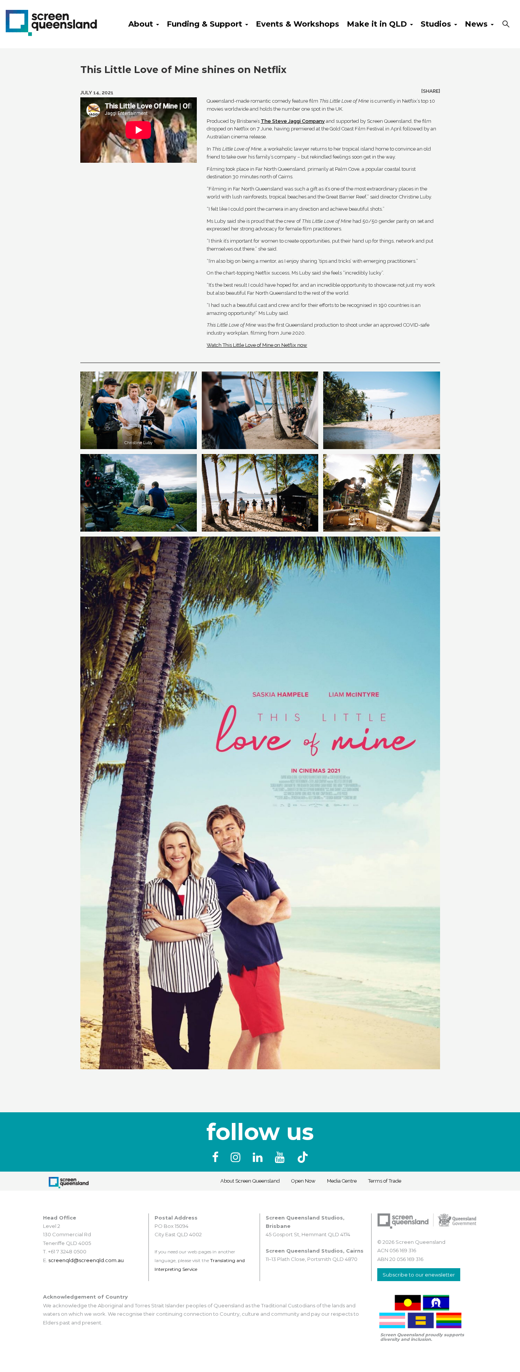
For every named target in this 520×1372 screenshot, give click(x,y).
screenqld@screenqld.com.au (86, 1260)
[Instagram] (237, 1157)
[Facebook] (217, 1157)
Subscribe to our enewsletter (419, 1275)
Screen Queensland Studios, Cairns (315, 1251)
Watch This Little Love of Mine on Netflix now (257, 345)
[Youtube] (281, 1157)
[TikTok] (302, 1157)
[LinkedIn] (259, 1157)
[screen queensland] (51, 22)
